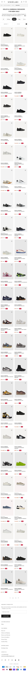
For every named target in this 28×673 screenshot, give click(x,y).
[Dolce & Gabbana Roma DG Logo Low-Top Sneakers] (7, 366)
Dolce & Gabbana (7, 5)
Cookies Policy (4, 641)
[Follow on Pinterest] (8, 660)
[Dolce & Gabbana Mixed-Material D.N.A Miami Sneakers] (7, 318)
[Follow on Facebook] (2, 660)
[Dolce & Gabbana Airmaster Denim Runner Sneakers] (7, 295)
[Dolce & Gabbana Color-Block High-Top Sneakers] (7, 578)
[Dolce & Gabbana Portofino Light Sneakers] (7, 200)
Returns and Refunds (5, 635)
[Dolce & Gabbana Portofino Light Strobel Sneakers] (21, 153)
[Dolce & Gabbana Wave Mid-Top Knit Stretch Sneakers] (21, 366)
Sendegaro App (4, 648)
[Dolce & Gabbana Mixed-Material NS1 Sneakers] (7, 460)
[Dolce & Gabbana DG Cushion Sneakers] (21, 58)
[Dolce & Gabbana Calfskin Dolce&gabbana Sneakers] (21, 436)
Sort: (6, 24)
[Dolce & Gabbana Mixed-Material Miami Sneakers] (7, 389)
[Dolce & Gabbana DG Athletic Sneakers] (7, 35)
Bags (19, 19)
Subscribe (6, 616)
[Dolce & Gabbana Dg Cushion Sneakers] (7, 129)
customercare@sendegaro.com (7, 656)
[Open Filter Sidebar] (18, 24)
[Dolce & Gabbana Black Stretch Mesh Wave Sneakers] (21, 555)
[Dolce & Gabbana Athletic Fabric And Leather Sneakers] (21, 35)
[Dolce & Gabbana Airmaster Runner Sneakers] (7, 342)
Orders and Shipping (5, 633)
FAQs (2, 624)
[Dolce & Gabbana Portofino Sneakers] (21, 129)
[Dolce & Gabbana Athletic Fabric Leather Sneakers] (7, 106)
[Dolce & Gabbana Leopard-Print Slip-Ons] (21, 389)
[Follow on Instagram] (5, 660)
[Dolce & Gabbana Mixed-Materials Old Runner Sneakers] (21, 247)
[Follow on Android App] (19, 660)
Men (1, 5)
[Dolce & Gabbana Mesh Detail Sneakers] (7, 58)
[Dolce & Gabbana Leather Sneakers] (21, 82)
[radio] (26, 24)
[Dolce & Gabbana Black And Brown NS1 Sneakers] (7, 555)
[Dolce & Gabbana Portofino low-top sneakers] (21, 460)
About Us (3, 630)
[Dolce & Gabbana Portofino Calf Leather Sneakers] (21, 224)
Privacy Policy (4, 639)
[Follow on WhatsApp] (12, 660)
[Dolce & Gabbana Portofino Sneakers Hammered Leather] (21, 507)
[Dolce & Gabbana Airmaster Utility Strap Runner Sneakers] (21, 318)
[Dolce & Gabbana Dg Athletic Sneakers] (21, 531)
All (3, 19)
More (25, 15)
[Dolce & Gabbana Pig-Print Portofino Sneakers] (7, 271)
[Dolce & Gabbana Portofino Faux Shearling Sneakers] (21, 578)
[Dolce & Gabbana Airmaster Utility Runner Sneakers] (21, 342)
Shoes (13, 5)
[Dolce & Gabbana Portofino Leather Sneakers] (7, 82)
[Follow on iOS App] (15, 660)
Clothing (8, 19)
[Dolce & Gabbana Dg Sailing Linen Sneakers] (7, 484)
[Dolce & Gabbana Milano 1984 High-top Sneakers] (7, 413)
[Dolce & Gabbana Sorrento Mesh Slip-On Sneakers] (21, 271)
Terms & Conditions (5, 637)
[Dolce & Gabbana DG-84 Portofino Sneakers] (21, 295)
